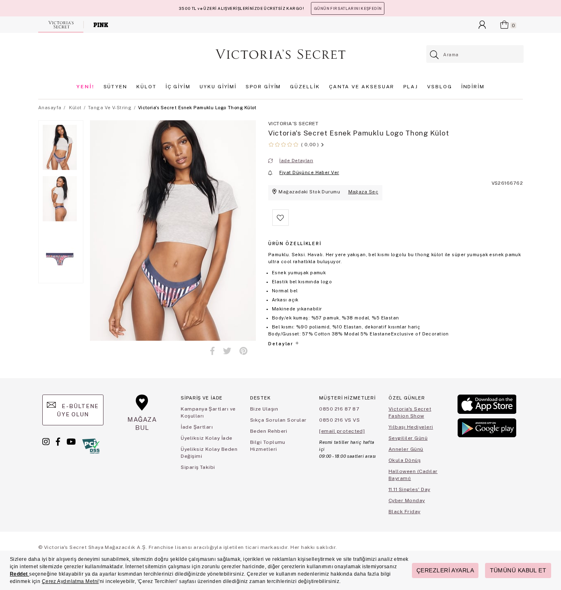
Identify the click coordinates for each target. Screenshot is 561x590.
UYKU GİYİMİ (218, 87)
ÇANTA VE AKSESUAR (362, 87)
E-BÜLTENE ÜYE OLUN (78, 410)
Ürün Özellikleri (294, 243)
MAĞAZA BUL (142, 424)
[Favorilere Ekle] (280, 224)
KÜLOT (146, 87)
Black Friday (405, 511)
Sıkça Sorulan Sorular (278, 420)
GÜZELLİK (305, 87)
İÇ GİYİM (178, 87)
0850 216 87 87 (339, 409)
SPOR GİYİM (263, 87)
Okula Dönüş (405, 460)
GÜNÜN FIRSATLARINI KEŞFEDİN (348, 8)
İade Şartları (197, 427)
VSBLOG (439, 87)
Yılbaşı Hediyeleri (411, 427)
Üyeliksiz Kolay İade (206, 438)
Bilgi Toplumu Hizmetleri (267, 445)
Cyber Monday (407, 500)
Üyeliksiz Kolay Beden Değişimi (209, 452)
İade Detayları (296, 160)
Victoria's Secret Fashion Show (410, 412)
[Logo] (280, 54)
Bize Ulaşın (264, 409)
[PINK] (101, 24)
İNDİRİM (473, 87)
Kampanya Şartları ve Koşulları (208, 412)
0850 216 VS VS (339, 420)
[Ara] (434, 54)
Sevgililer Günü (408, 438)
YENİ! (85, 87)
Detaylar (281, 343)
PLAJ (410, 87)
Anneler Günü (406, 449)
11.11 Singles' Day (409, 489)
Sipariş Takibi (198, 467)
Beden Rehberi (268, 431)
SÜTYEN (115, 87)
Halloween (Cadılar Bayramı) (413, 474)
